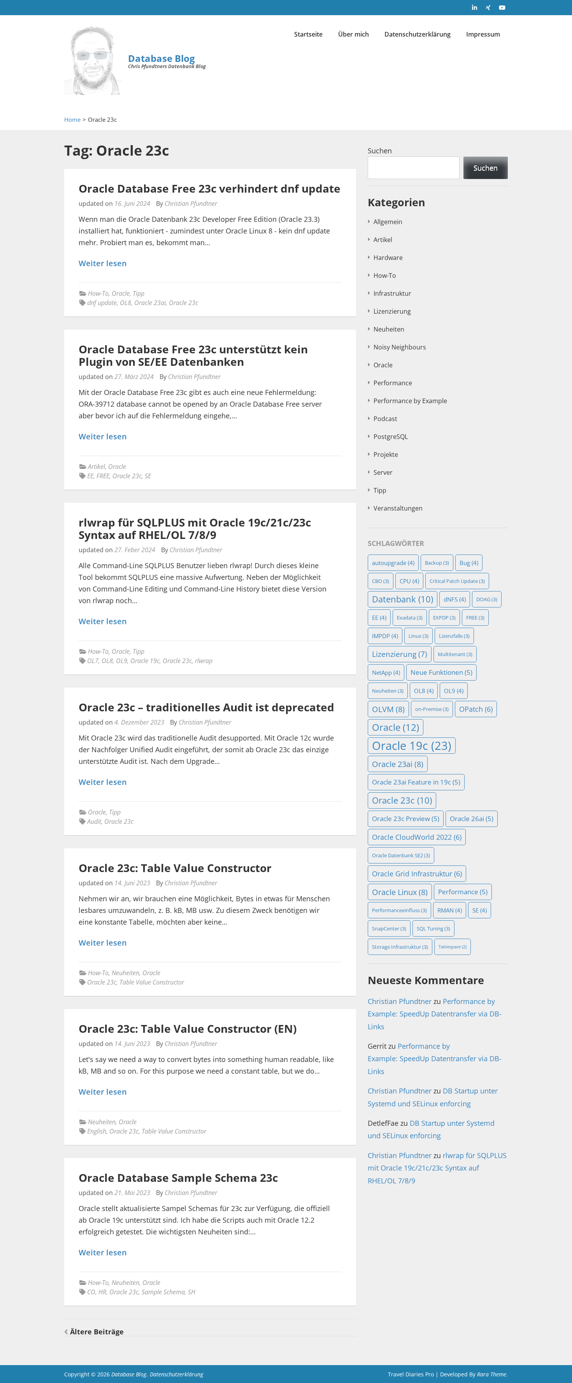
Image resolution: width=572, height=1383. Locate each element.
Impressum (483, 34)
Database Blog (161, 58)
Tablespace (453, 946)
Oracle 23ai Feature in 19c (416, 781)
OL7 (92, 660)
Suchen (380, 150)
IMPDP (385, 636)
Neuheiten (125, 973)
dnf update (102, 302)
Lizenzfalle (454, 635)
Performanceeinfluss (399, 910)
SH (191, 1292)
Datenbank (402, 599)
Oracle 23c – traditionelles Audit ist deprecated (206, 707)
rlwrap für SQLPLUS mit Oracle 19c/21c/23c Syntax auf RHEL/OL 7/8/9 (195, 528)
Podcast (385, 418)
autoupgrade (393, 563)
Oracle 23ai (150, 302)
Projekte (386, 454)
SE (148, 476)
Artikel (96, 466)
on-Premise (432, 709)
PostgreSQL (391, 436)
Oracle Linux (400, 891)
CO (91, 1292)
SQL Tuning (433, 928)
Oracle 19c (145, 660)
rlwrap (203, 660)
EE (90, 476)
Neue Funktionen (441, 672)
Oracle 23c (183, 302)
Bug (469, 563)
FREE (103, 476)
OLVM (388, 709)
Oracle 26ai (471, 818)
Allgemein (388, 222)
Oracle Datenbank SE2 (401, 855)
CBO (380, 580)
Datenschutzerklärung (417, 34)
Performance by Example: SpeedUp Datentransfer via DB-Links (435, 1014)
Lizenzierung (392, 311)
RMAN (449, 910)
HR (102, 1292)
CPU (409, 581)
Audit (94, 821)
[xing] (488, 7)
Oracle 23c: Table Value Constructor (175, 867)
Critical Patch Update (457, 580)
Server (383, 472)
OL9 (121, 660)
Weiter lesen (103, 264)
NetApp (386, 672)
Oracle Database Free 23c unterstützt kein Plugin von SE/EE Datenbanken (193, 355)
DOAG (486, 599)
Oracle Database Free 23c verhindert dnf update (209, 188)
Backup (437, 562)
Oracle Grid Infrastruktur (417, 873)
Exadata (410, 617)
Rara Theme (491, 1374)
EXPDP (444, 617)
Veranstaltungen (398, 508)
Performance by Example (410, 401)
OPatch (476, 709)
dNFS (455, 599)
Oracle (121, 293)
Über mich (353, 34)
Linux (418, 635)
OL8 (125, 302)
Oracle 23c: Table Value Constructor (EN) (188, 1028)
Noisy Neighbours (400, 347)
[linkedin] (475, 7)
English (96, 1131)
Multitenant (455, 654)
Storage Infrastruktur (400, 946)
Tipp (138, 293)
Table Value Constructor (151, 982)
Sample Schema (163, 1292)
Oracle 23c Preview (405, 818)
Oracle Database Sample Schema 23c (178, 1177)
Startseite (308, 34)
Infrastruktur (392, 293)
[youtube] (502, 7)
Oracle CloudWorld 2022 (416, 837)
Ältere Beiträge (97, 1331)
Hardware (388, 257)
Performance (393, 383)
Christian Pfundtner (191, 203)
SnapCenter (389, 928)
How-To (98, 293)
